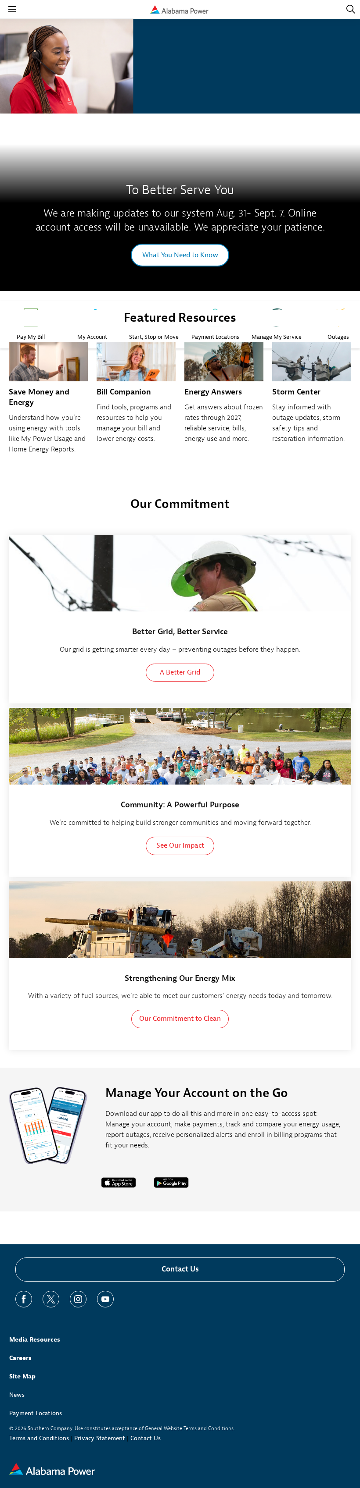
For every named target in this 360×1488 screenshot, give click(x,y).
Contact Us (180, 1269)
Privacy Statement (99, 1438)
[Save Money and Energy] (48, 402)
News (17, 1395)
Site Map (22, 1376)
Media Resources (34, 1339)
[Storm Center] (311, 397)
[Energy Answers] (223, 397)
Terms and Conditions (39, 1438)
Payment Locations (35, 1413)
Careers (20, 1358)
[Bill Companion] (136, 397)
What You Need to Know (180, 255)
